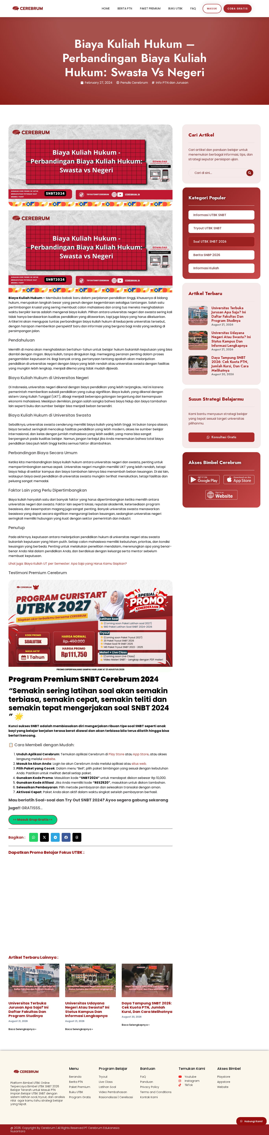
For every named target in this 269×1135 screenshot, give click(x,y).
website (49, 759)
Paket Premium (150, 8)
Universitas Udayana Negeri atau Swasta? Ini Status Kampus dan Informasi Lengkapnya (87, 1009)
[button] (33, 837)
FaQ (193, 8)
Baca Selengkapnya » (22, 1029)
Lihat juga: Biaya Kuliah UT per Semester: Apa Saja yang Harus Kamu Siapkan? (67, 563)
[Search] (249, 173)
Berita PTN (125, 8)
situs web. (139, 763)
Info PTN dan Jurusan (172, 82)
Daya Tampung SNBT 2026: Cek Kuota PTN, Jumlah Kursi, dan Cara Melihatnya (147, 1007)
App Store (141, 754)
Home (106, 8)
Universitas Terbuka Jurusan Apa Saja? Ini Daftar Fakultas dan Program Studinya (28, 1009)
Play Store (117, 754)
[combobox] (217, 173)
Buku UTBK (175, 8)
